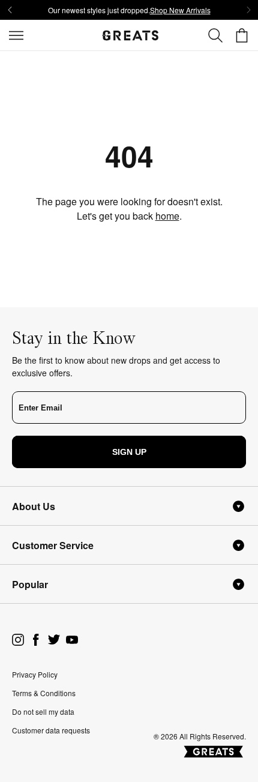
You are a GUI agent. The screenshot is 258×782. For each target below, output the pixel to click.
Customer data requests (51, 730)
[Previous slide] (9, 10)
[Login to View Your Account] (215, 35)
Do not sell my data (43, 711)
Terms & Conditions (44, 693)
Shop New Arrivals (180, 10)
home (167, 216)
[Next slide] (248, 10)
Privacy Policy (35, 674)
